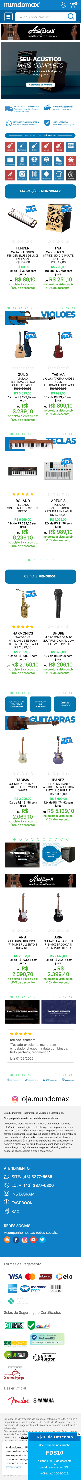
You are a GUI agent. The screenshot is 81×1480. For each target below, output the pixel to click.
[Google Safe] (40, 1326)
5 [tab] (30, 308)
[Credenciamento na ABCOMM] (17, 1344)
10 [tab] (60, 308)
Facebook (22, 1202)
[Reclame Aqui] (48, 1340)
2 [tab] (13, 308)
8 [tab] (48, 308)
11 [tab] (66, 308)
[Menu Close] (8, 16)
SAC (15, 1211)
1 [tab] (7, 308)
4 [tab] (24, 308)
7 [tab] (42, 308)
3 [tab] (18, 308)
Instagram (23, 1194)
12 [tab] (72, 308)
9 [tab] (54, 308)
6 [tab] (36, 308)
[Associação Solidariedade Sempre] (15, 1374)
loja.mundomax (43, 1098)
